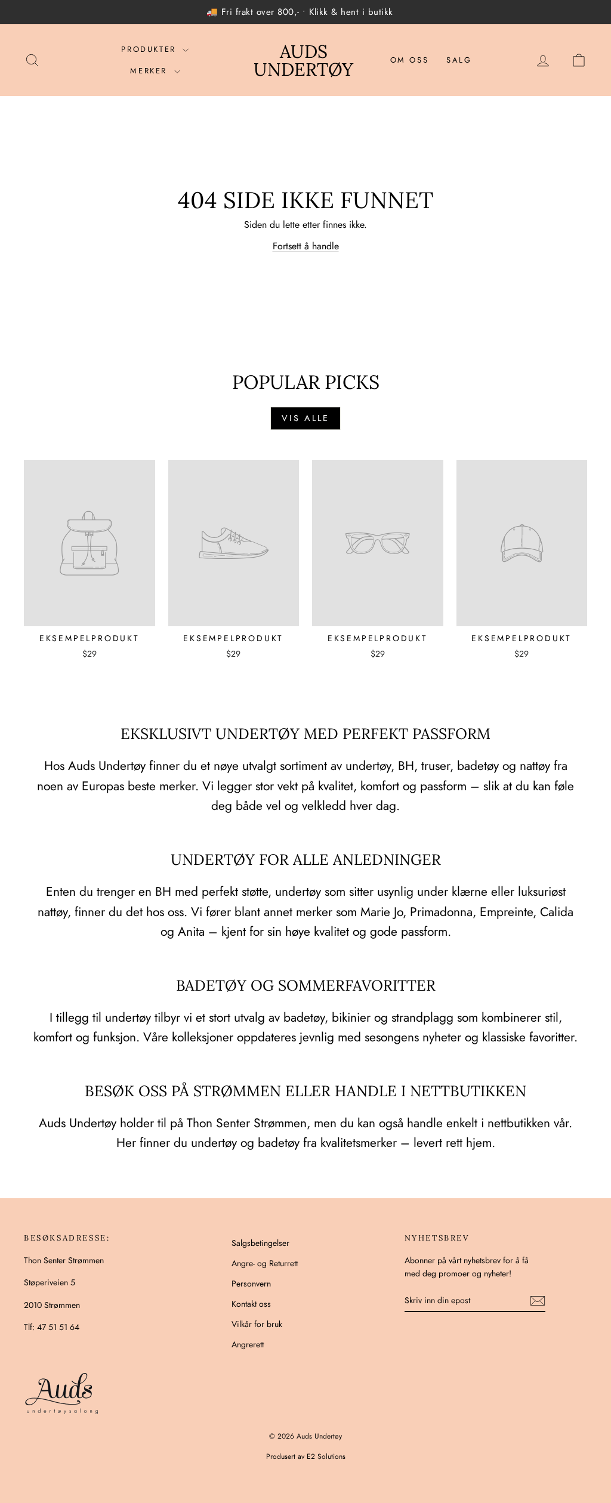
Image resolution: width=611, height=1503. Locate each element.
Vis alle (305, 418)
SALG (458, 60)
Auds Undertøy (303, 60)
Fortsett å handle (306, 246)
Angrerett (248, 1344)
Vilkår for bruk (257, 1324)
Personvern (251, 1283)
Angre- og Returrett (265, 1263)
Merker (150, 70)
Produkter (150, 49)
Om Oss (409, 60)
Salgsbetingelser (260, 1243)
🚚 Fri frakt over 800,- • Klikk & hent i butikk (299, 11)
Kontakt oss (251, 1304)
